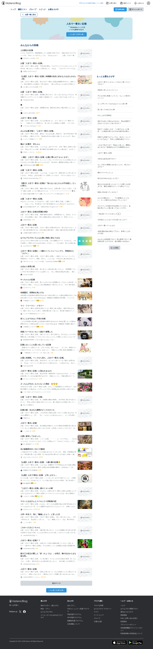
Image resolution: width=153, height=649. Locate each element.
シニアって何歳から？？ (30, 139)
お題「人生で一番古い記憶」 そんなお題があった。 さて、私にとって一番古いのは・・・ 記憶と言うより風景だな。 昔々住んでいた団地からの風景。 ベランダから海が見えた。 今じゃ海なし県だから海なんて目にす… (48, 123)
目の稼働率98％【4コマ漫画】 (33, 449)
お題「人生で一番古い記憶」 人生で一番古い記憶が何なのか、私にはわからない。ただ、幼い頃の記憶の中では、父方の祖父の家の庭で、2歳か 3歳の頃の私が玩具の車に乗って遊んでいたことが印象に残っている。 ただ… (48, 230)
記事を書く (121, 9)
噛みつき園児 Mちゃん (30, 144)
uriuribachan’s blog (29, 564)
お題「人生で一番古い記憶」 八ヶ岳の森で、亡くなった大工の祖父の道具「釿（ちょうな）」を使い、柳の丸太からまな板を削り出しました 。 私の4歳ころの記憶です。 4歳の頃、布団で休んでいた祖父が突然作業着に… (48, 561)
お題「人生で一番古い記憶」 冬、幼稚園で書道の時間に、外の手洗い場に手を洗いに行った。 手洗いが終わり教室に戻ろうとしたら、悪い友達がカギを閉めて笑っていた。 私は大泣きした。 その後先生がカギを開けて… (48, 402)
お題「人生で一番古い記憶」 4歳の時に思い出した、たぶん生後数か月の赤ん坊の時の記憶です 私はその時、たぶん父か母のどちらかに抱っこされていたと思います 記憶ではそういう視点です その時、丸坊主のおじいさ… (48, 532)
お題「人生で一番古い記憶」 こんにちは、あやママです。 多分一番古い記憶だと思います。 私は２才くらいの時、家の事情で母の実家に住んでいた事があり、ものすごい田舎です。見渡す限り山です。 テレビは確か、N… (48, 149)
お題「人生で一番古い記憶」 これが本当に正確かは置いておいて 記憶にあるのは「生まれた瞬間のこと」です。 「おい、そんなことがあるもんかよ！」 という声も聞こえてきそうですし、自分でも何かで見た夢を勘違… (48, 415)
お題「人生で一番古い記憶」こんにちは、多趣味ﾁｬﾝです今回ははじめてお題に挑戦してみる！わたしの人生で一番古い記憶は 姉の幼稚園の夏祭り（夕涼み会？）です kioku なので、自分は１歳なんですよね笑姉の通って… (48, 467)
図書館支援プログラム (75, 621)
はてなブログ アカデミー (103, 609)
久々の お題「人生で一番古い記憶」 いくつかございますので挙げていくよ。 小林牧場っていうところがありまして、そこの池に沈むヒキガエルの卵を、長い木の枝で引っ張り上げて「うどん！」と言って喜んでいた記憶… (48, 480)
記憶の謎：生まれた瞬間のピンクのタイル (37, 410)
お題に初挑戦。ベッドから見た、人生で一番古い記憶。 (42, 358)
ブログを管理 (98, 605)
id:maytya (74, 27)
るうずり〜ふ (27, 287)
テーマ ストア (99, 615)
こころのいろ (27, 431)
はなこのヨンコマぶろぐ (30, 457)
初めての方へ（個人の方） (50, 605)
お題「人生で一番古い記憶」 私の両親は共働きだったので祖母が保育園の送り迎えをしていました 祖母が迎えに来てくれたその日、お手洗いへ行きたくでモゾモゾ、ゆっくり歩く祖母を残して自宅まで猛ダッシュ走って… (48, 428)
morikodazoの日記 (29, 548)
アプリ (96, 612)
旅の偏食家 (26, 483)
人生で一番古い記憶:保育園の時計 (34, 212)
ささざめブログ (28, 246)
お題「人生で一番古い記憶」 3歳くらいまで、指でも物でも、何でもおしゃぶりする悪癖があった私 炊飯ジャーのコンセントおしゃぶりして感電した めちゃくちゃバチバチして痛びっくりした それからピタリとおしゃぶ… (48, 336)
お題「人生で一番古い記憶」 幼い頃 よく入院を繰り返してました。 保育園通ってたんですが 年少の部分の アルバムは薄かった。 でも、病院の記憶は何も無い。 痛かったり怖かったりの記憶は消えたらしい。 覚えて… (48, 271)
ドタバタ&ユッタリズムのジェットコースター (37, 392)
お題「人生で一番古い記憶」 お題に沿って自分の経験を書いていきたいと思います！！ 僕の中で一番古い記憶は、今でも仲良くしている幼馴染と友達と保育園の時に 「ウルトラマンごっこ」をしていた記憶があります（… (48, 545)
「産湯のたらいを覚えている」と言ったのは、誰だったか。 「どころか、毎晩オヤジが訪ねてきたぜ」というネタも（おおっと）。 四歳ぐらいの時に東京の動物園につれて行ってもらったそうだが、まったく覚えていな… (48, 350)
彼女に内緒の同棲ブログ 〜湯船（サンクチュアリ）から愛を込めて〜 (44, 194)
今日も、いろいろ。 (29, 152)
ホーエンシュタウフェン (30, 379)
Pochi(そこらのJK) (29, 58)
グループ (97, 618)
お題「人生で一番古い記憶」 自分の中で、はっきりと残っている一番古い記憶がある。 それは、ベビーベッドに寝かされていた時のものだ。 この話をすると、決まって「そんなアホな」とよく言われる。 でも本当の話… (48, 363)
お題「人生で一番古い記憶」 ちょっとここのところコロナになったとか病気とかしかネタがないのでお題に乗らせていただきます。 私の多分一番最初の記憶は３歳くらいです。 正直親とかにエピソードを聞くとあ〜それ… (48, 162)
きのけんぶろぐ (28, 509)
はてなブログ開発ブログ (129, 609)
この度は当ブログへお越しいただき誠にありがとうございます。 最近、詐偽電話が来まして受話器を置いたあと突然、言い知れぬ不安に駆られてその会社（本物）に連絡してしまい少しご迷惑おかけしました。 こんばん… (48, 454)
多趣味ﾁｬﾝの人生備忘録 (30, 470)
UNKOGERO (27, 220)
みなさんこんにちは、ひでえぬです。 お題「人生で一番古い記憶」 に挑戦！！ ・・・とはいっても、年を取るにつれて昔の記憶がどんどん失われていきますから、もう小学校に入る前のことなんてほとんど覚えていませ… (48, 204)
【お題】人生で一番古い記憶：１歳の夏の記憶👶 (40, 462)
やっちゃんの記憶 (27, 279)
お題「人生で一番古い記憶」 (32, 63)
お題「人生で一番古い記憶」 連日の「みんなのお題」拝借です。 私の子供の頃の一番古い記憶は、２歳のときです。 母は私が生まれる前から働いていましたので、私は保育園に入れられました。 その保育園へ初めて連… (48, 136)
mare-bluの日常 (28, 366)
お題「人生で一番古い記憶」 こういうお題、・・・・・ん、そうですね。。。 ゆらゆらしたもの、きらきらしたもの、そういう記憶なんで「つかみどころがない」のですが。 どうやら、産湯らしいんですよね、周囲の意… (48, 441)
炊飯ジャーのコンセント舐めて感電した (36, 332)
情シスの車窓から (28, 405)
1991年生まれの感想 (29, 165)
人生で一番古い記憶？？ (30, 540)
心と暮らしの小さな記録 (30, 87)
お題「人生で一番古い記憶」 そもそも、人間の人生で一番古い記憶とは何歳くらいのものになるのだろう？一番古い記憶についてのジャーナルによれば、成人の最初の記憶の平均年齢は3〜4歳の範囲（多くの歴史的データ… (48, 493)
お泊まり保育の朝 (27, 266)
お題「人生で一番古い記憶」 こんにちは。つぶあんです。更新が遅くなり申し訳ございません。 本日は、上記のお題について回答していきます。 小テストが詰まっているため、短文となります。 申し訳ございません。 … (48, 175)
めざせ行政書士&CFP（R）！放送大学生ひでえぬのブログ (41, 207)
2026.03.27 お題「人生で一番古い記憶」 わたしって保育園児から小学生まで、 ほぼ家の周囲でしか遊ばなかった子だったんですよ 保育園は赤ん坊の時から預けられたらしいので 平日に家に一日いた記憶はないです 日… (48, 389)
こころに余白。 (28, 522)
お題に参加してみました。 (31, 436)
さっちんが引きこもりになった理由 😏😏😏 (39, 384)
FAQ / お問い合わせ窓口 (129, 618)
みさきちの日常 (28, 274)
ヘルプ (123, 605)
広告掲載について (73, 624)
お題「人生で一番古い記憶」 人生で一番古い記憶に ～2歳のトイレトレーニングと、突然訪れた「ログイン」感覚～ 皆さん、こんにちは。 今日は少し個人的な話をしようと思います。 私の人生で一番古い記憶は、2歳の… (48, 258)
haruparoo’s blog (28, 100)
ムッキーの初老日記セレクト (32, 313)
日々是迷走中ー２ (28, 444)
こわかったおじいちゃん (30, 527)
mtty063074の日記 (29, 535)
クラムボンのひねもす (30, 126)
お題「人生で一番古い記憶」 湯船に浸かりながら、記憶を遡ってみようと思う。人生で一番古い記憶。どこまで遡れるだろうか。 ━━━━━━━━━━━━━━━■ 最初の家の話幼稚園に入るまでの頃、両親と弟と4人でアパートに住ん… (48, 191)
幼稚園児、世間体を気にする (32, 292)
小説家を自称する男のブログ (32, 233)
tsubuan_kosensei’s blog (30, 178)
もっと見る (115, 248)
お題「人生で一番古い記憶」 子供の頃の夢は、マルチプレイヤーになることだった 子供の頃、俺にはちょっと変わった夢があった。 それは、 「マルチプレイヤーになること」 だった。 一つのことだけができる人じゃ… (48, 68)
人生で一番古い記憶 (28, 118)
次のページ (56, 583)
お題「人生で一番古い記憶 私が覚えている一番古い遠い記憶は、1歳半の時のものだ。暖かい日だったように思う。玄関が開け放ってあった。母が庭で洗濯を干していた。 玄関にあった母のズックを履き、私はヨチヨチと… (48, 310)
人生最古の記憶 (26, 50)
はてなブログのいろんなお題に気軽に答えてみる (40, 238)
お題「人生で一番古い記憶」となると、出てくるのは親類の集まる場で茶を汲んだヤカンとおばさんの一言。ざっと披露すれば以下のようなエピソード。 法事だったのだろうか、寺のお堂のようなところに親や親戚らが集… (48, 506)
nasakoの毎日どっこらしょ (31, 577)
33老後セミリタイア (29, 300)
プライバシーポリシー (128, 625)
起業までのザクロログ (30, 71)
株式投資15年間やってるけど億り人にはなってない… (39, 340)
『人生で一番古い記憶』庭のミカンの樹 (36, 488)
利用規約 (124, 621)
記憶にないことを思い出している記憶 (35, 345)
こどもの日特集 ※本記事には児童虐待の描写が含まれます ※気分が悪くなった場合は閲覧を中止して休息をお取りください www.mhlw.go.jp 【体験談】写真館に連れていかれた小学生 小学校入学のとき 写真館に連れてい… (48, 323)
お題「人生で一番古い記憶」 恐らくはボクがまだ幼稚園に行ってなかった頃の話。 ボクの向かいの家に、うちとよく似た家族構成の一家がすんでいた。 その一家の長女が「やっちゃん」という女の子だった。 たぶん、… (48, 284)
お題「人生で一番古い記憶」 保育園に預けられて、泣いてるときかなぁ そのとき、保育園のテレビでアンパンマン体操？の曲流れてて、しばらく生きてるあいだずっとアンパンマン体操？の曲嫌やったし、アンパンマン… (48, 97)
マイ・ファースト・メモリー (32, 305)
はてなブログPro (47, 612)
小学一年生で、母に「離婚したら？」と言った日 (40, 514)
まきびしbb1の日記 (29, 113)
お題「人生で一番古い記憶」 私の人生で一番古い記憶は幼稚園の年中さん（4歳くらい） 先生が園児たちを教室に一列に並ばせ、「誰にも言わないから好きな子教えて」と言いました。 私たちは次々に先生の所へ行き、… (48, 84)
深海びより (26, 418)
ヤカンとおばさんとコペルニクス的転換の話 (38, 501)
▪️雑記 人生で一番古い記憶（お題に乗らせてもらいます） (44, 157)
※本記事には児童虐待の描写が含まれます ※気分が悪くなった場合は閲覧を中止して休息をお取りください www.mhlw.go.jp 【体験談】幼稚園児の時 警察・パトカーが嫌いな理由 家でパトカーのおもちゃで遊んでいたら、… (48, 297)
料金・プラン (45, 609)
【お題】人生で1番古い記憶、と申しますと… (38, 475)
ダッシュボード (137, 9)
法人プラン (71, 605)
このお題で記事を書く (76, 34)
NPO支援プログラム (74, 617)
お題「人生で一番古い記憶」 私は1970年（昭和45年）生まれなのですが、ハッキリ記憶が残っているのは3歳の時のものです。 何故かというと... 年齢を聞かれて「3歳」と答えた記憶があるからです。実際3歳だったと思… (47, 376)
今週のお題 (98, 621)
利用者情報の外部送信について (131, 633)
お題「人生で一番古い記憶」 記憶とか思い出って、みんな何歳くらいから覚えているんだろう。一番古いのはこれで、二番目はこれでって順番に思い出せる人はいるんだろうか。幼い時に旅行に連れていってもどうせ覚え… (48, 574)
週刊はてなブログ (127, 612)
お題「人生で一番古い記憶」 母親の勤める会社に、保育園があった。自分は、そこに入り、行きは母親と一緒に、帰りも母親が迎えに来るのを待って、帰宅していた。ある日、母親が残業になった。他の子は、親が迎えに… (48, 217)
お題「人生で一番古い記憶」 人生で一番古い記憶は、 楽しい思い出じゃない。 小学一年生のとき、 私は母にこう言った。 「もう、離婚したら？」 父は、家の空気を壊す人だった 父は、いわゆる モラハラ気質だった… (48, 519)
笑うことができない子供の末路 (33, 318)
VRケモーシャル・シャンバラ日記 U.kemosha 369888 (40, 261)
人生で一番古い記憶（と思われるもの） (36, 371)
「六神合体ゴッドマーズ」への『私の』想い (36, 353)
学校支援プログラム (74, 614)
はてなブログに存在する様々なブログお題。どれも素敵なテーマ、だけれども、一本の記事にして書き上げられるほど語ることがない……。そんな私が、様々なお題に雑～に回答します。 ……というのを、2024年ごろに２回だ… (48, 243)
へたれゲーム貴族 (28, 496)
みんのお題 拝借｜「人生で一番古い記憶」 (37, 131)
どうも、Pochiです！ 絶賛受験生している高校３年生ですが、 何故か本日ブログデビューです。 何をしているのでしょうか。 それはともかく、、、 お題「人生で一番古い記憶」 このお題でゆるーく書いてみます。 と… (48, 55)
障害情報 (124, 615)
